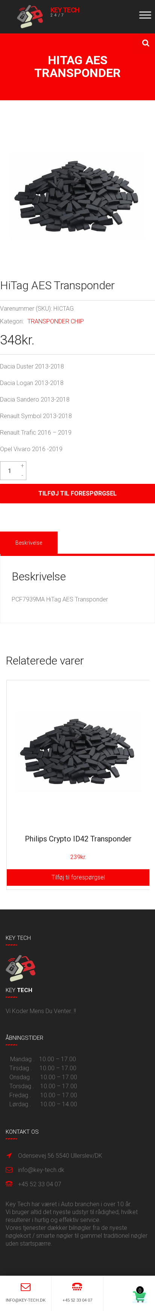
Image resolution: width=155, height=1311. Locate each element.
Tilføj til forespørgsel (77, 493)
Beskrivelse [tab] (28, 543)
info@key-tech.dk (41, 1170)
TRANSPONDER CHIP (55, 321)
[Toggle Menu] (145, 14)
